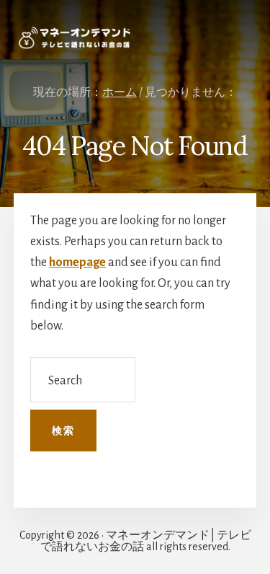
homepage (77, 262)
